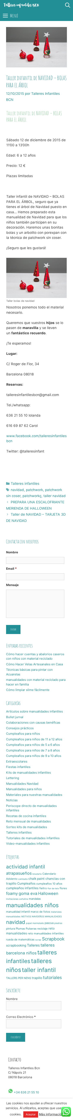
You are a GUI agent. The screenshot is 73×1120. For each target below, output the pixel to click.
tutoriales (52, 977)
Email (11, 568)
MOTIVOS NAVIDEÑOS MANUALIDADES (41, 916)
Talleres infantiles (25, 484)
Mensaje (12, 585)
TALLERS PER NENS (18, 978)
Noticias (12, 800)
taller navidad (54, 496)
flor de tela (53, 888)
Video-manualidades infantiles (28, 843)
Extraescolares (16, 761)
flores (63, 888)
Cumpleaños (26, 883)
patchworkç (32, 496)
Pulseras (31, 928)
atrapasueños (19, 873)
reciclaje (42, 928)
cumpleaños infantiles (22, 888)
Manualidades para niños (24, 789)
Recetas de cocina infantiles (26, 816)
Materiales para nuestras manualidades (34, 795)
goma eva (28, 893)
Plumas (20, 928)
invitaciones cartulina (17, 899)
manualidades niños (32, 905)
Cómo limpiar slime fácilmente (27, 690)
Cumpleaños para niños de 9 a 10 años (33, 756)
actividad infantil (25, 867)
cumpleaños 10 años (49, 883)
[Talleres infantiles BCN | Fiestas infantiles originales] (21, 5)
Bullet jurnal (14, 717)
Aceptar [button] (31, 1114)
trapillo (37, 978)
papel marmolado (35, 923)
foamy (12, 893)
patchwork (34, 490)
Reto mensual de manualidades (28, 821)
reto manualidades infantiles (46, 933)
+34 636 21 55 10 (26, 1092)
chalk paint (36, 879)
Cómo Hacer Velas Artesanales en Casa (34, 664)
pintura (10, 928)
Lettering (12, 778)
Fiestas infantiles (18, 767)
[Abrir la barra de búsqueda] (67, 5)
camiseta (23, 879)
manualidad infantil (18, 911)
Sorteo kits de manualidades (26, 827)
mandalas (35, 898)
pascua (49, 923)
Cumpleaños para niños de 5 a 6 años (33, 745)
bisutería (37, 874)
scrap (38, 939)
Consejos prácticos (20, 728)
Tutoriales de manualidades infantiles (33, 838)
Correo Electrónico (21, 1017)
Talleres (33, 945)
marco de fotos (40, 911)
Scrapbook (53, 938)
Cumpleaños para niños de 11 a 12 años (34, 739)
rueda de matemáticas (20, 939)
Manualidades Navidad (22, 784)
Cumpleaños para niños (23, 734)
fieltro (43, 888)
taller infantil (39, 969)
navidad (17, 490)
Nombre (12, 552)
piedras (58, 923)
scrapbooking (16, 945)
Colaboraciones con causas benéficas (33, 722)
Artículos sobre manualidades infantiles (34, 711)
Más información (51, 1114)
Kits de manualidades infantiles (28, 772)
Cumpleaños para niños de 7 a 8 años (33, 750)
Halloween (48, 893)
